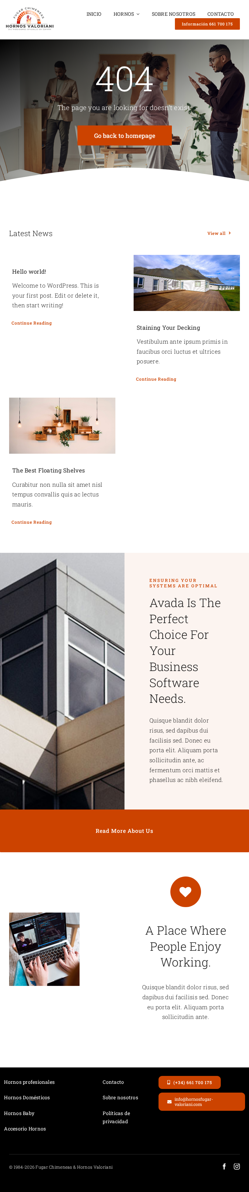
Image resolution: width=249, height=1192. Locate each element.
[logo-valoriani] (30, 9)
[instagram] (237, 1167)
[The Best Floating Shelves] (62, 426)
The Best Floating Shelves (48, 470)
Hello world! (29, 271)
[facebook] (224, 1167)
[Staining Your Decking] (187, 283)
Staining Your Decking (168, 327)
